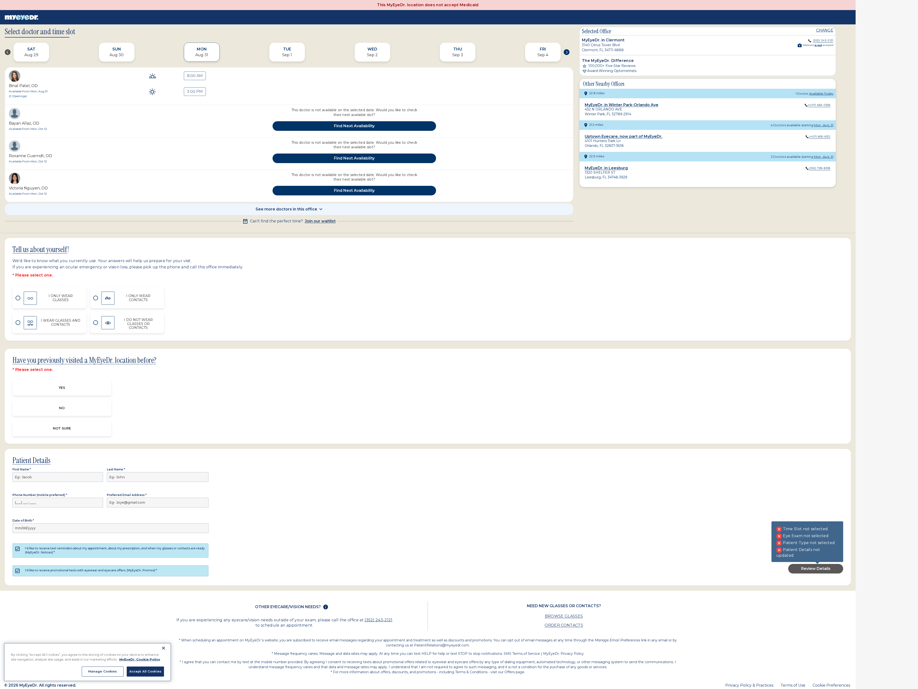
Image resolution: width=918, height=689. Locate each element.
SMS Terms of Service (522, 653)
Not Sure (62, 428)
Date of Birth (23, 520)
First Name (21, 469)
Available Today (821, 93)
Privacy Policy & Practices (749, 685)
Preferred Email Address (127, 494)
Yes (62, 388)
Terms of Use (793, 685)
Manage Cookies (102, 671)
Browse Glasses (564, 616)
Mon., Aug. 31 (823, 125)
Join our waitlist (320, 221)
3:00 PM (195, 91)
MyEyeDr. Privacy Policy (563, 653)
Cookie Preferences (831, 685)
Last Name (116, 469)
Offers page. (514, 672)
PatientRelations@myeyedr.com (441, 645)
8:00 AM (195, 75)
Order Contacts (564, 625)
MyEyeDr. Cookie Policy (139, 659)
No (62, 408)
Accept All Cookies (145, 671)
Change (824, 30)
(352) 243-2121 (378, 620)
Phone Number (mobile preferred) (39, 494)
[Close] (163, 648)
